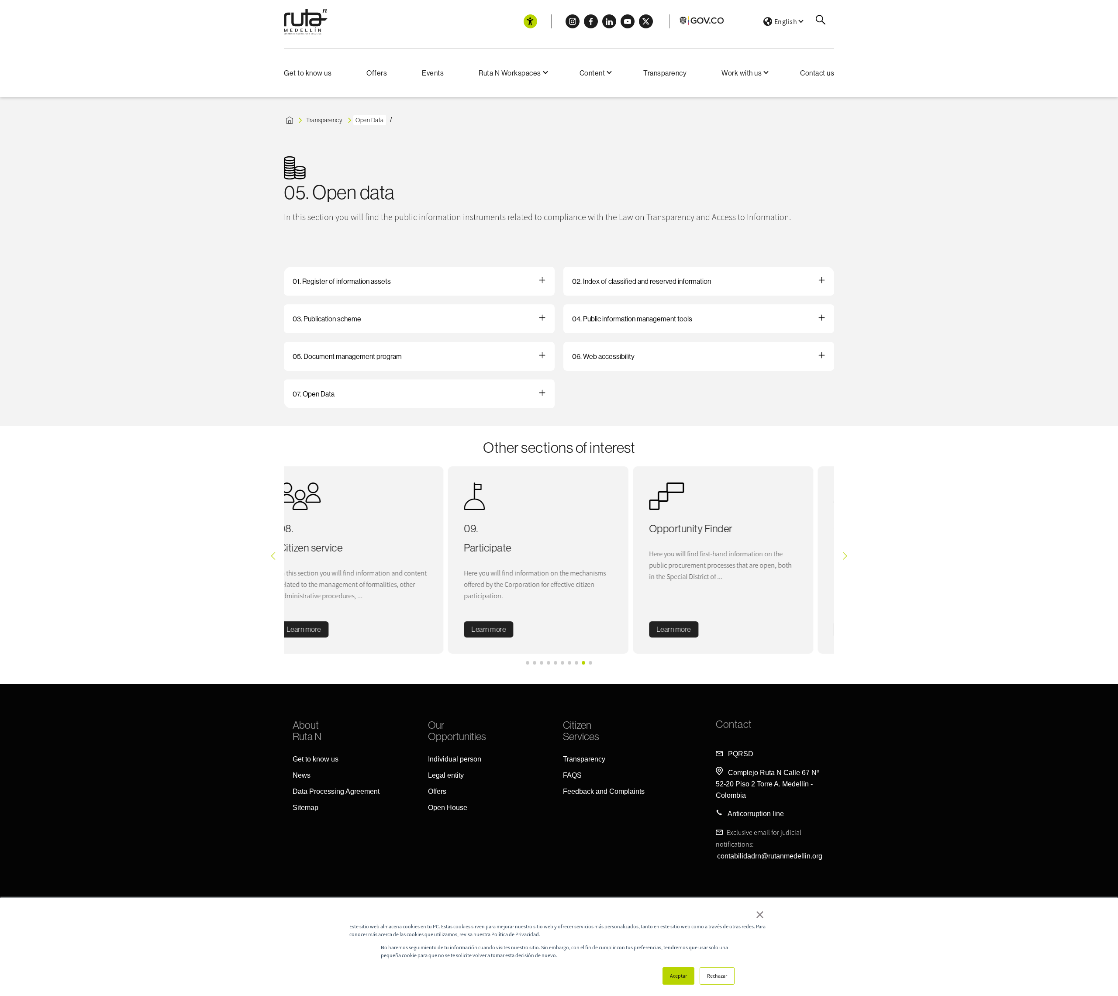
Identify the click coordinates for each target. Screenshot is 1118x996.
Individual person (454, 759)
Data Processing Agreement (336, 791)
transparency (324, 120)
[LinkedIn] (609, 21)
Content (592, 73)
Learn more (324, 629)
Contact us (817, 73)
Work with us (741, 73)
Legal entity (446, 775)
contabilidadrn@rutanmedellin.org (769, 856)
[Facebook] (591, 21)
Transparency (665, 73)
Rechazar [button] (717, 975)
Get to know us (307, 73)
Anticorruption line (756, 813)
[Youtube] (628, 21)
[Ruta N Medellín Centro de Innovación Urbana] (306, 21)
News (302, 775)
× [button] (760, 914)
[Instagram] (573, 21)
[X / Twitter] (646, 21)
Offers (376, 73)
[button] (527, 663)
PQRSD (740, 754)
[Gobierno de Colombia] (702, 23)
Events (433, 73)
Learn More (694, 629)
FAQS (572, 775)
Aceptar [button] (678, 975)
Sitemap (305, 807)
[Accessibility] (530, 21)
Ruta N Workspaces (510, 73)
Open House (447, 807)
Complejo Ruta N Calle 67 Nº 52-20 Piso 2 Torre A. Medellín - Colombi (767, 784)
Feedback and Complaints (604, 791)
